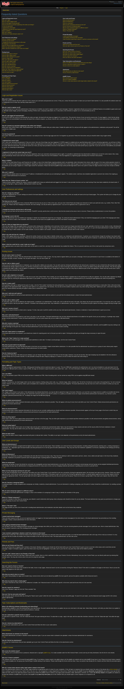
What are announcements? (8, 85)
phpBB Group (46, 652)
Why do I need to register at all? (9, 21)
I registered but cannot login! (8, 27)
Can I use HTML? (6, 79)
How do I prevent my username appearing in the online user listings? (18, 24)
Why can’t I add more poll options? (10, 59)
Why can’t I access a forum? (9, 63)
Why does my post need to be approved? (11, 70)
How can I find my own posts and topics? (72, 57)
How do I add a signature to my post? (11, 56)
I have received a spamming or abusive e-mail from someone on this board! (80, 39)
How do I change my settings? (9, 39)
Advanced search (118, 3)
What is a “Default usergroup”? (70, 29)
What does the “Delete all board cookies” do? (12, 33)
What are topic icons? (7, 89)
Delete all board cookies (107, 683)
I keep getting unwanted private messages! (73, 37)
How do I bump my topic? (8, 72)
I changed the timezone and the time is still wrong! (13, 42)
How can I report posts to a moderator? (11, 67)
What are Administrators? (69, 20)
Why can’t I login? (6, 20)
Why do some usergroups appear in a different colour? (75, 27)
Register (62, 7)
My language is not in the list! (9, 43)
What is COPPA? (6, 30)
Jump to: (99, 679)
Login (66, 7)
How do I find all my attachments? (71, 72)
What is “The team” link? (68, 30)
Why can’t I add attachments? (9, 64)
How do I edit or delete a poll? (9, 61)
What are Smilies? (6, 80)
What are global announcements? (10, 83)
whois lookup (113, 669)
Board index (6, 10)
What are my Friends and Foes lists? (71, 44)
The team (98, 683)
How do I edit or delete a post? (9, 55)
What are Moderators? (68, 21)
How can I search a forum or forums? (71, 51)
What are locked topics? (7, 88)
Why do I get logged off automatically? (11, 23)
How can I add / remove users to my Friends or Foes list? (76, 46)
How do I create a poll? (7, 58)
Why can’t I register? (7, 32)
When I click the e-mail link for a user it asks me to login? (15, 48)
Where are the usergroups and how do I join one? (74, 24)
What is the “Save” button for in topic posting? (12, 69)
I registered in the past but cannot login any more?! (14, 29)
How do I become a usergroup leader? (72, 26)
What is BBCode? (6, 77)
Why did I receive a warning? (9, 66)
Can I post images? (6, 82)
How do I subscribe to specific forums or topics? (74, 64)
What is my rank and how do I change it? (11, 47)
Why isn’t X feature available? (70, 79)
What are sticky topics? (7, 86)
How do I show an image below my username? (13, 45)
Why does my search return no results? (72, 52)
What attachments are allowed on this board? (73, 71)
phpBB (57, 687)
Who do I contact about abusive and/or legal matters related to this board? (80, 81)
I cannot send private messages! (70, 36)
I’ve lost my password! (7, 26)
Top (4, 103)
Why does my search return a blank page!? (73, 54)
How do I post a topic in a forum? (9, 53)
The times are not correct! (8, 40)
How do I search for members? (70, 55)
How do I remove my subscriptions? (71, 65)
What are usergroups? (68, 23)
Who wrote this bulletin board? (70, 77)
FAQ (57, 7)
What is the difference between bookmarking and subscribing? (77, 62)
